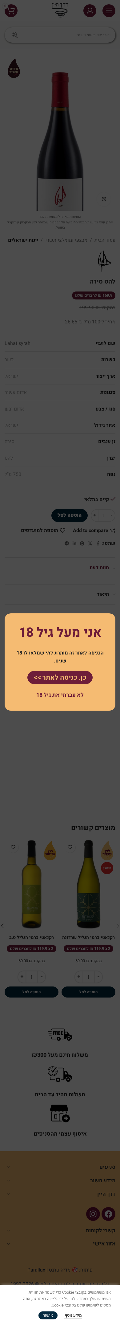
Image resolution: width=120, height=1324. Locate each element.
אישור (48, 1315)
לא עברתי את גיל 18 (60, 695)
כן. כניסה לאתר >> (60, 677)
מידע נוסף (73, 1315)
